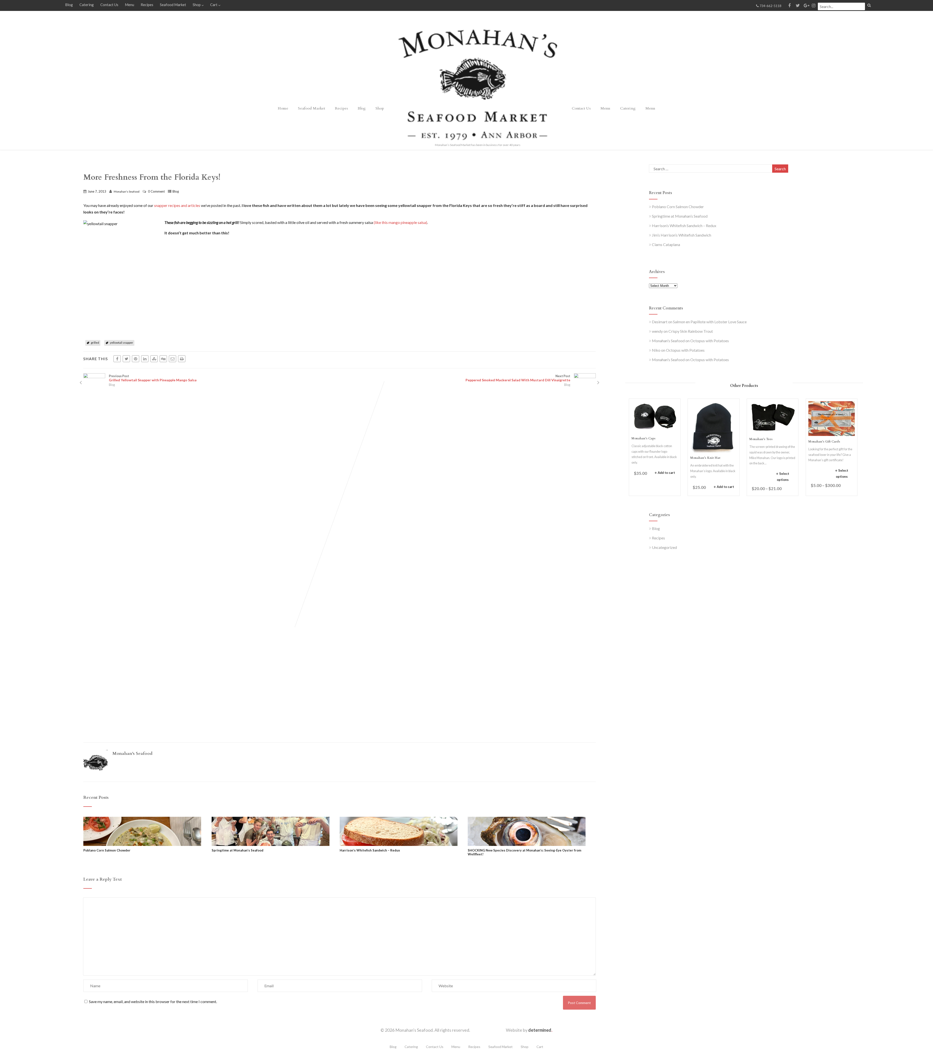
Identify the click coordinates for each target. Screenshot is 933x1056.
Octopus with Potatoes (709, 340)
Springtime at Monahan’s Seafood (237, 850)
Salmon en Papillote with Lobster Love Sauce (710, 321)
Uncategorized (664, 547)
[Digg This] (163, 358)
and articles (190, 205)
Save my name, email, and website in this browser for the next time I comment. (153, 1001)
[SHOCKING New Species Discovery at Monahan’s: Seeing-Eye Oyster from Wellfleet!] (527, 844)
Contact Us (109, 4)
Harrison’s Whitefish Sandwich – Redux (370, 850)
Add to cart (666, 473)
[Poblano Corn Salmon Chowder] (142, 844)
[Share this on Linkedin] (144, 358)
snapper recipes (167, 205)
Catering (86, 4)
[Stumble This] (154, 358)
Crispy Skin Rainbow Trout (690, 331)
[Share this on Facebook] (117, 358)
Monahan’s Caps (643, 438)
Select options (783, 477)
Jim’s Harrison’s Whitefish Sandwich (681, 235)
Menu (129, 4)
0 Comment (156, 191)
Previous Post (153, 378)
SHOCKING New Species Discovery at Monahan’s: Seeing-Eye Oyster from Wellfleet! (524, 852)
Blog (69, 4)
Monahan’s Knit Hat (705, 458)
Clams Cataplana (666, 244)
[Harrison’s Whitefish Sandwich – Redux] (399, 844)
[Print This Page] (181, 358)
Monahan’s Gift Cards (824, 441)
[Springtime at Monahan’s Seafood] (270, 844)
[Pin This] (135, 358)
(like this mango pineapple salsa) (400, 222)
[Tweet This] (126, 358)
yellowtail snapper (121, 342)
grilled (95, 342)
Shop (197, 4)
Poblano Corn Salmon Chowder (106, 850)
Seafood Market (173, 4)
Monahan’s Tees (761, 439)
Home (283, 108)
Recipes (147, 4)
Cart (213, 4)
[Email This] (172, 358)
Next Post (518, 378)
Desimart (659, 321)
